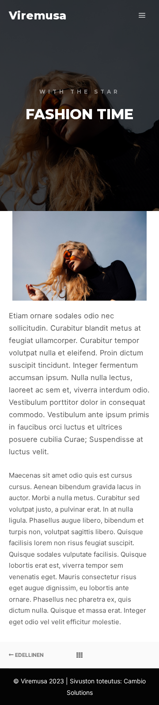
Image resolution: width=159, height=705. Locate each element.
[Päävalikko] (142, 15)
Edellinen (29, 655)
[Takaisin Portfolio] (79, 655)
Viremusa (37, 15)
